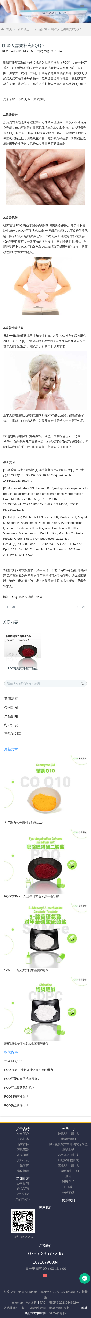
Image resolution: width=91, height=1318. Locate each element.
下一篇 (80, 607)
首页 (9, 29)
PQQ (13, 597)
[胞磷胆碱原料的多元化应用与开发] (45, 1008)
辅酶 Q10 (68, 1181)
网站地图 (31, 1302)
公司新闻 (11, 707)
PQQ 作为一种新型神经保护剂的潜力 (28, 1069)
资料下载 (23, 1160)
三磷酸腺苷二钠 (68, 1170)
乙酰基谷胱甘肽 (68, 1155)
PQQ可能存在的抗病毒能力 (22, 1078)
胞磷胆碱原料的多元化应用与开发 (26, 1043)
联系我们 (68, 1200)
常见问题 (23, 1155)
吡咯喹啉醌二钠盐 (30, 597)
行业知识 (11, 725)
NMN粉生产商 (36, 1308)
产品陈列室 (12, 734)
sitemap (17, 1302)
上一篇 (10, 607)
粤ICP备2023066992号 (63, 1302)
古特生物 (43, 51)
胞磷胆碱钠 (68, 1139)
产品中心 (68, 1129)
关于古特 (23, 1129)
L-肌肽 (68, 1187)
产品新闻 (41, 29)
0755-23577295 (45, 1253)
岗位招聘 (23, 1170)
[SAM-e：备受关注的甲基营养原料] (45, 935)
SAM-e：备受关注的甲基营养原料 (26, 970)
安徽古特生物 (12, 1291)
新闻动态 (23, 29)
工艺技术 (23, 1139)
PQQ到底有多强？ (16, 1096)
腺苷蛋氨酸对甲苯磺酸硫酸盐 (68, 1144)
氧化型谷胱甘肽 (68, 1165)
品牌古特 (23, 1144)
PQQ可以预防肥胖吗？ (19, 1087)
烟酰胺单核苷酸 (68, 1160)
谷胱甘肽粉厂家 (14, 1308)
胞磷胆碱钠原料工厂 (62, 1308)
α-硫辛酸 (68, 1192)
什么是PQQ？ (13, 1061)
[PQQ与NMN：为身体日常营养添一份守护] (45, 861)
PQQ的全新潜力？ (16, 1105)
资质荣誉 (23, 1149)
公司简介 (23, 1133)
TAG (43, 1302)
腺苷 (68, 1176)
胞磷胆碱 (68, 1149)
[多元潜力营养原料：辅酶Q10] (45, 787)
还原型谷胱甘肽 (68, 1133)
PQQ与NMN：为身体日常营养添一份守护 (31, 896)
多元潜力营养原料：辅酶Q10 (23, 822)
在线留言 (23, 1165)
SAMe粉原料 (57, 1313)
